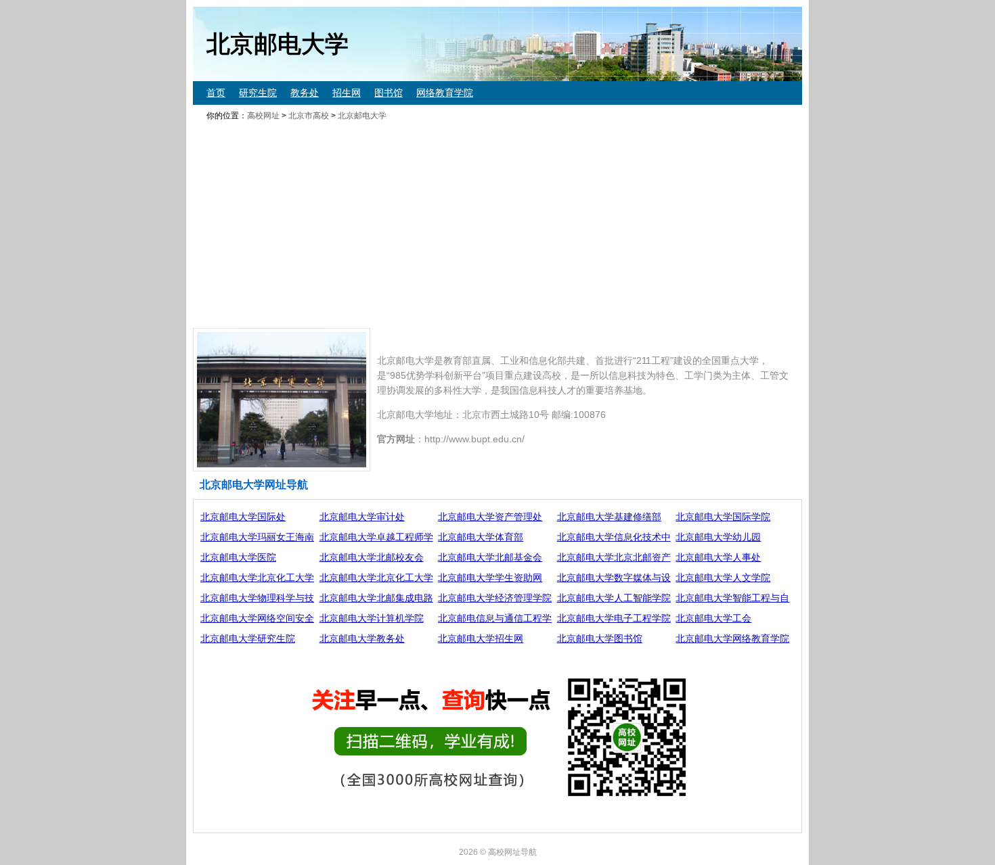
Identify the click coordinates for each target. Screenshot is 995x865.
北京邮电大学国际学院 (723, 516)
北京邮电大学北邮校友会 (371, 557)
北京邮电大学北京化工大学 (257, 577)
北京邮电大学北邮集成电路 (376, 597)
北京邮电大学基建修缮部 (609, 516)
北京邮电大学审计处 (362, 516)
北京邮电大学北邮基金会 (490, 557)
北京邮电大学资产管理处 (490, 516)
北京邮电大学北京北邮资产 (614, 557)
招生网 (346, 92)
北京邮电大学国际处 (243, 516)
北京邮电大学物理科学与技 (257, 597)
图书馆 (388, 92)
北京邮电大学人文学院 (723, 577)
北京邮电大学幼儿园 (718, 537)
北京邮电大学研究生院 (247, 638)
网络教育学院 (444, 92)
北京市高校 (308, 115)
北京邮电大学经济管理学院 (495, 597)
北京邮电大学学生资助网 (490, 577)
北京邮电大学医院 (238, 557)
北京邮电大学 (362, 115)
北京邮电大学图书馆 (599, 638)
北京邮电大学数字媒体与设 (614, 577)
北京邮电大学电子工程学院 (614, 618)
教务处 (304, 92)
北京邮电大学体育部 (480, 537)
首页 (215, 92)
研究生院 (258, 92)
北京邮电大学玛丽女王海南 (257, 537)
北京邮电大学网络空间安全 (257, 618)
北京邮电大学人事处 (718, 557)
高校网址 (263, 115)
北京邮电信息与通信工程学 (495, 618)
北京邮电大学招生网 (480, 638)
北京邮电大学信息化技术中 (614, 537)
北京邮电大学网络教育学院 (732, 638)
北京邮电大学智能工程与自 (732, 597)
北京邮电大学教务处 (362, 638)
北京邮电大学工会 (713, 618)
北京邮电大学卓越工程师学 (376, 537)
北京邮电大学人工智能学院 (614, 597)
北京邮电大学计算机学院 (371, 618)
